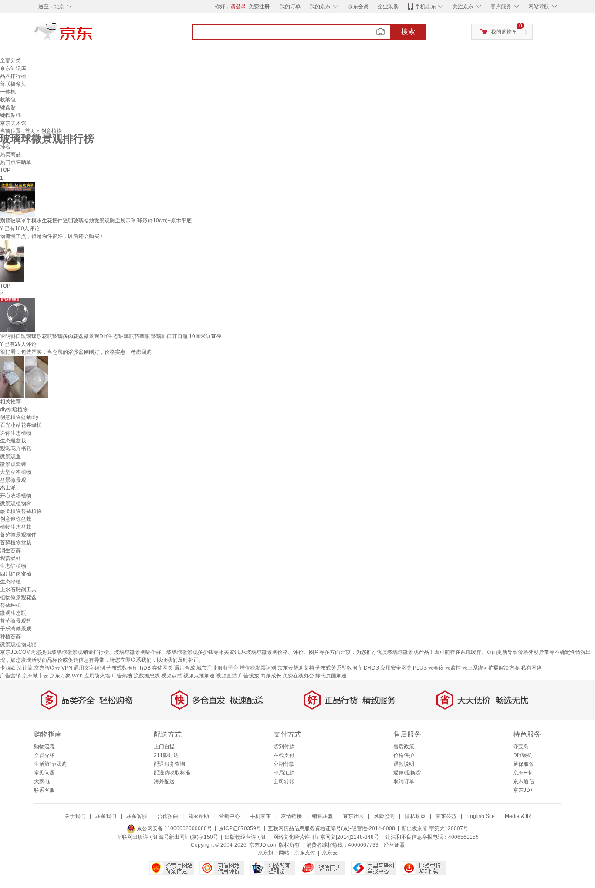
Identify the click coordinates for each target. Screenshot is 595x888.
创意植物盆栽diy (19, 417)
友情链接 (291, 816)
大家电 (42, 781)
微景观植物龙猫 (18, 644)
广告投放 (248, 676)
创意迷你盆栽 (15, 519)
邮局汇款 (284, 773)
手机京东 (425, 6)
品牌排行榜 (13, 76)
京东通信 (523, 781)
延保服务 (523, 764)
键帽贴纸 (10, 115)
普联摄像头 (13, 84)
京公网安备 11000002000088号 (173, 828)
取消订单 (403, 781)
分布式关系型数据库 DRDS (347, 668)
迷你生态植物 (15, 433)
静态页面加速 (331, 676)
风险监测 (384, 816)
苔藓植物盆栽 (15, 543)
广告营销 (10, 676)
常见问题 (44, 773)
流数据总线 (147, 676)
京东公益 (446, 816)
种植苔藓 (10, 636)
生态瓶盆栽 (13, 441)
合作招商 (167, 816)
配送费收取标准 (172, 773)
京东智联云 (47, 668)
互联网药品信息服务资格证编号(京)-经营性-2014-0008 (331, 828)
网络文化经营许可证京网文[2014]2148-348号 (326, 837)
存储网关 (162, 668)
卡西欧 (8, 668)
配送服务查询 (169, 764)
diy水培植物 (14, 409)
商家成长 (270, 676)
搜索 (408, 31)
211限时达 (166, 755)
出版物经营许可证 (246, 837)
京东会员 (358, 6)
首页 (31, 131)
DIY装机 (522, 755)
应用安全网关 (396, 668)
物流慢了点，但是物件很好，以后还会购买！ (52, 236)
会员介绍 (44, 755)
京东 (93, 35)
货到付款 (284, 747)
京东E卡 (522, 773)
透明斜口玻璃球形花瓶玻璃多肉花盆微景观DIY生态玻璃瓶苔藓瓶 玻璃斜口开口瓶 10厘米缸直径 (110, 336)
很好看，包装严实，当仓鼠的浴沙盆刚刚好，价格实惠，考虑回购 (76, 352)
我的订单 (290, 6)
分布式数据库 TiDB (128, 668)
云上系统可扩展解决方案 (491, 668)
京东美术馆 (13, 123)
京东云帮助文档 (295, 668)
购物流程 (44, 747)
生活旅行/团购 (50, 764)
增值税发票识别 (258, 668)
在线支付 (284, 755)
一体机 (8, 92)
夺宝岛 (521, 747)
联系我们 (105, 816)
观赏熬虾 (10, 558)
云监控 (453, 668)
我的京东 (320, 6)
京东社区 (353, 816)
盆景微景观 (13, 480)
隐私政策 (415, 816)
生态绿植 (10, 582)
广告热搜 (122, 676)
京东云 (330, 853)
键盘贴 (8, 107)
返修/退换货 (407, 773)
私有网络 (531, 668)
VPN (66, 668)
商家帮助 (198, 816)
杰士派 (8, 488)
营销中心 (229, 816)
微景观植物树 (15, 503)
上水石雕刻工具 (18, 589)
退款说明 (403, 764)
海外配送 (164, 781)
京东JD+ (523, 790)
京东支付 (304, 853)
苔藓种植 (10, 605)
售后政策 (403, 747)
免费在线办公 (298, 676)
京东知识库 (13, 68)
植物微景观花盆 (18, 597)
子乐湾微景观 (15, 629)
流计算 (25, 668)
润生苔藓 (10, 550)
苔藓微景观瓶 (15, 621)
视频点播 (171, 676)
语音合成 (184, 668)
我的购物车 (504, 32)
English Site (481, 816)
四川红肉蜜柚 (15, 574)
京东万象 (60, 676)
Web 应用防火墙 (91, 676)
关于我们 (74, 816)
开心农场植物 (15, 496)
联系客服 (44, 790)
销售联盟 (322, 816)
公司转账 (284, 781)
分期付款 (284, 764)
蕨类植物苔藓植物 (21, 511)
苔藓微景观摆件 (18, 535)
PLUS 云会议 (428, 668)
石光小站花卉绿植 (21, 425)
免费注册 (259, 6)
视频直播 (226, 676)
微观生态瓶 (13, 613)
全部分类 (10, 60)
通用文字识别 (89, 668)
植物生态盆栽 (15, 527)
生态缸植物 (13, 566)
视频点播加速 (199, 676)
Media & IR (518, 816)
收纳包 (8, 100)
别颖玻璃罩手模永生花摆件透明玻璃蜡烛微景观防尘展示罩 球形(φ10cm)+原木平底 (96, 221)
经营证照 (394, 845)
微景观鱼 (10, 456)
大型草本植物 (15, 472)
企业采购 (388, 6)
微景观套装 (13, 464)
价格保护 (403, 755)
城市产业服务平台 (217, 668)
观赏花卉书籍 (15, 449)
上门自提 (164, 747)
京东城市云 (35, 676)
